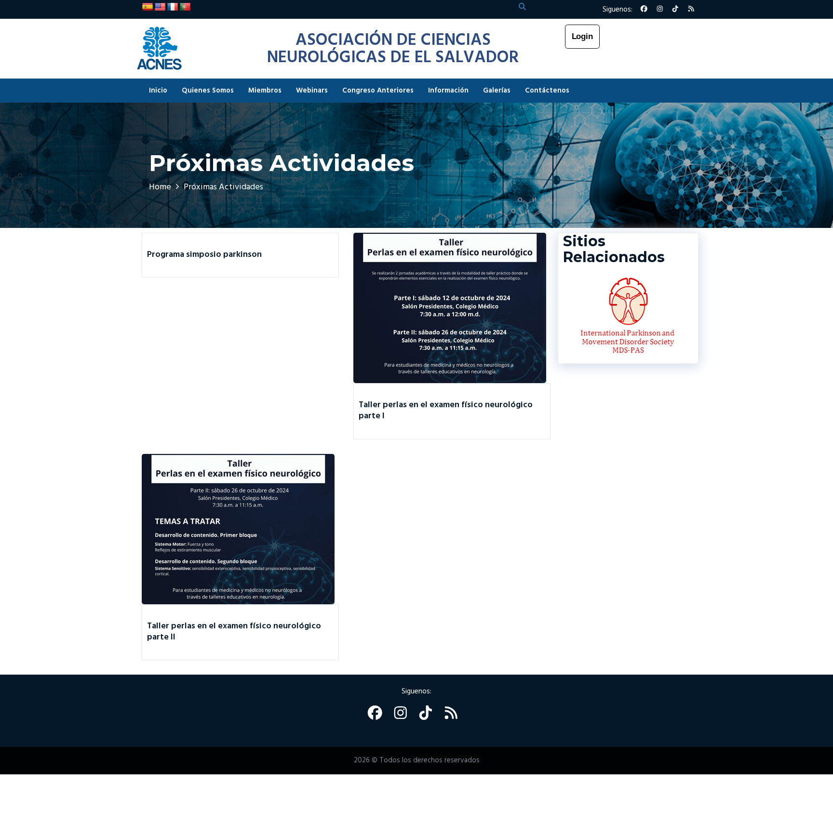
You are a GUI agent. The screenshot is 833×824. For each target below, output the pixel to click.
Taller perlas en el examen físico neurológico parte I (446, 410)
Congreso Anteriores (378, 90)
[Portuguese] (185, 7)
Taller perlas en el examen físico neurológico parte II (234, 631)
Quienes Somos (208, 90)
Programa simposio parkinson (204, 255)
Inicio (158, 90)
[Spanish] (147, 7)
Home (160, 187)
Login (582, 36)
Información (448, 90)
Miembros (265, 90)
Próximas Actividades (223, 187)
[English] (160, 7)
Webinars (312, 90)
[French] (172, 7)
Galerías (497, 90)
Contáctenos (547, 90)
